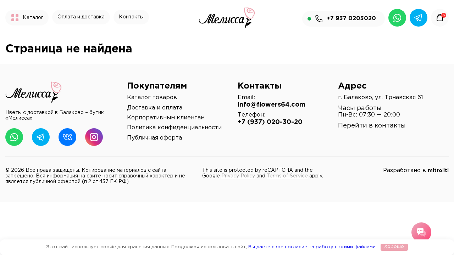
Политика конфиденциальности (174, 127)
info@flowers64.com (271, 105)
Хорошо (394, 247)
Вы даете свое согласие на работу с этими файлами (312, 247)
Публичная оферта (154, 138)
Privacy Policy (238, 176)
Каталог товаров (152, 97)
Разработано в (416, 170)
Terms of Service (287, 176)
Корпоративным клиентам (166, 117)
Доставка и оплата (154, 107)
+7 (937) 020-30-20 (270, 122)
